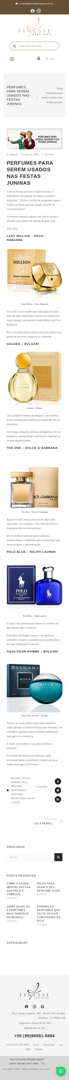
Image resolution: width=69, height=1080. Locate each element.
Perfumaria (18, 790)
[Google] (42, 1006)
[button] (12, 59)
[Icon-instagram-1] (39, 11)
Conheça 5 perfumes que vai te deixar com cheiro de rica (49, 913)
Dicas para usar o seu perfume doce (48, 887)
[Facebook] (32, 11)
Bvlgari (16, 778)
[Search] (58, 857)
